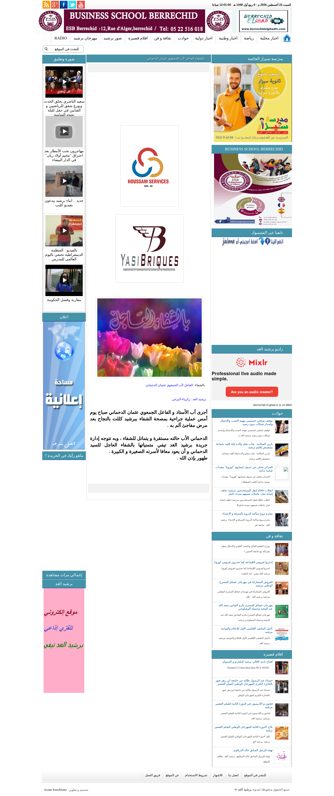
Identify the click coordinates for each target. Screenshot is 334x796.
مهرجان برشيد (85, 38)
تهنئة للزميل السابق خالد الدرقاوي (253, 750)
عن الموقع (172, 775)
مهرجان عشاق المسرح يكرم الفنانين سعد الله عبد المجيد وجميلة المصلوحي (246, 607)
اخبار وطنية (228, 38)
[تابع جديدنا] (46, 5)
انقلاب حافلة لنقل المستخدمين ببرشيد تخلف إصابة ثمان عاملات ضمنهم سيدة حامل (247, 492)
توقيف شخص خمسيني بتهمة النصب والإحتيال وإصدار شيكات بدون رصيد (246, 422)
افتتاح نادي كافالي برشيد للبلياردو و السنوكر (247, 661)
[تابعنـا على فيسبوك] (64, 5)
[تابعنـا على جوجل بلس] (55, 5)
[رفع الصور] (149, 207)
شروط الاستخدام (196, 775)
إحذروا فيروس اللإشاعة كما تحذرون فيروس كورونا (243, 562)
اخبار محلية (269, 38)
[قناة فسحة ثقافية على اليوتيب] (81, 5)
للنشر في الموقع (255, 775)
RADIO (61, 38)
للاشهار (218, 775)
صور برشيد (113, 38)
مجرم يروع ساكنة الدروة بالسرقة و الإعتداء (247, 513)
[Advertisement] (43, 536)
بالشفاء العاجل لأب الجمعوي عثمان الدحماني (176, 58)
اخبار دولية (203, 38)
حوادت (183, 38)
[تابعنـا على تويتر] (72, 5)
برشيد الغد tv (243, 789)
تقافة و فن (162, 38)
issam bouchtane (55, 790)
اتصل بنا (233, 775)
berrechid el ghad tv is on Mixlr (272, 404)
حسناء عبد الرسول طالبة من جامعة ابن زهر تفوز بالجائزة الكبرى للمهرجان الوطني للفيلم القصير (244, 682)
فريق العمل (152, 775)
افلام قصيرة (138, 38)
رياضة (249, 38)
